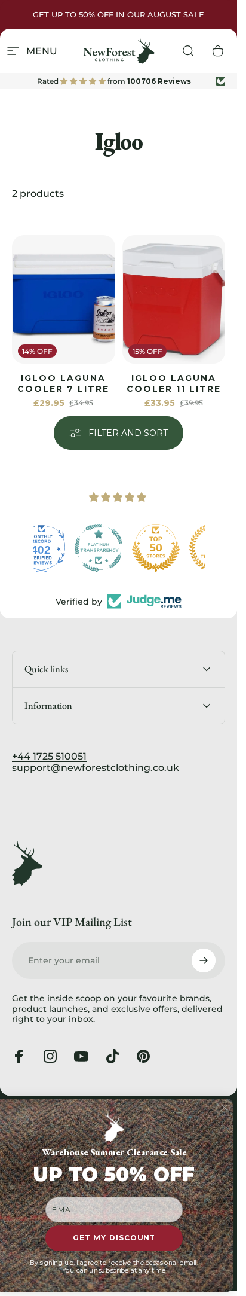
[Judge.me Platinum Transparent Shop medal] (176, 548)
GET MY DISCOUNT (114, 1238)
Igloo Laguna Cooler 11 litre (174, 383)
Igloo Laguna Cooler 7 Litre (63, 383)
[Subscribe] (204, 960)
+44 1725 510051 (49, 756)
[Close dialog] (224, 1107)
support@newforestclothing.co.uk (95, 767)
